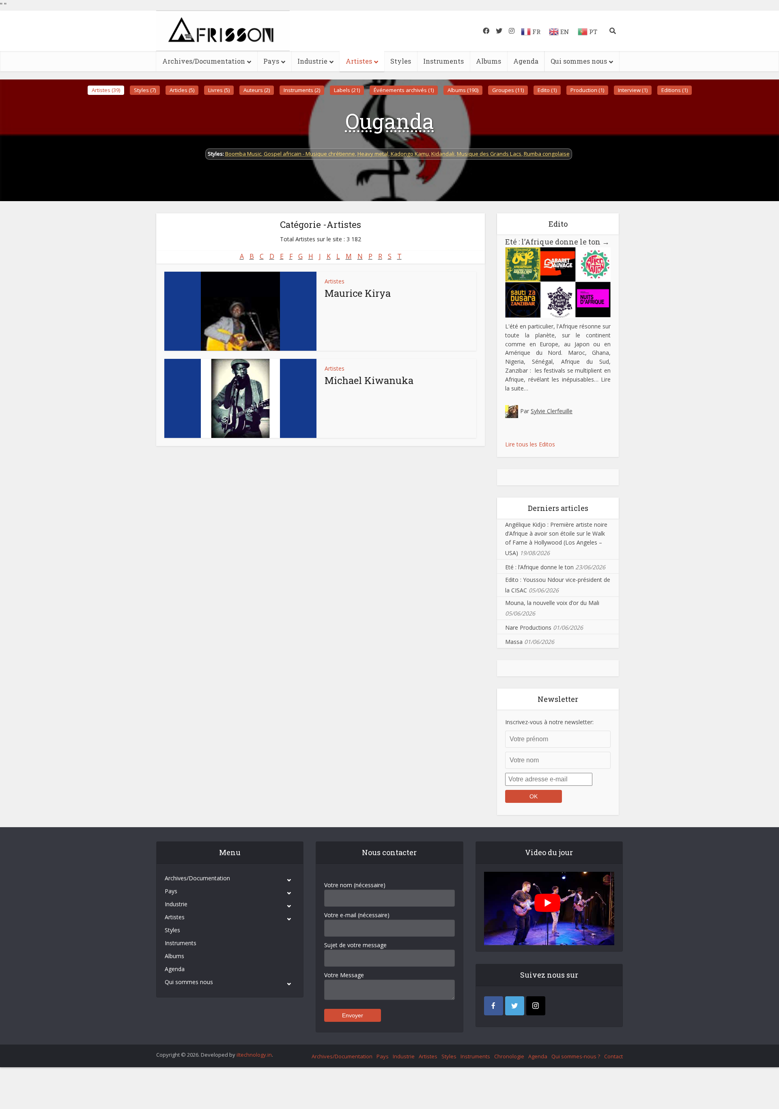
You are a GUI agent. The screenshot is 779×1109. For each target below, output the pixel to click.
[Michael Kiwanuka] (240, 398)
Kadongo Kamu (410, 153)
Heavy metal (372, 153)
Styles (400, 61)
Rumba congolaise (547, 153)
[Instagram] (535, 1005)
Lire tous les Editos (530, 444)
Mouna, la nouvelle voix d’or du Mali (552, 603)
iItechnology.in (254, 1054)
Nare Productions (528, 627)
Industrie (312, 61)
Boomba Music (243, 153)
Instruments (443, 61)
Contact (613, 1056)
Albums (488, 61)
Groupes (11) (508, 90)
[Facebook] (493, 1005)
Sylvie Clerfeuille (551, 411)
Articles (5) (182, 90)
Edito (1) (547, 90)
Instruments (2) (302, 90)
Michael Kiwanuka (369, 380)
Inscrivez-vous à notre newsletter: (549, 722)
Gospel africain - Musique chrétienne (309, 153)
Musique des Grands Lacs (489, 153)
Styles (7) (145, 90)
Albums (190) (463, 90)
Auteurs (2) (256, 90)
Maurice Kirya (358, 293)
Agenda (525, 61)
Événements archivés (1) (404, 90)
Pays (271, 61)
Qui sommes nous (579, 61)
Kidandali (442, 153)
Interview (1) (633, 90)
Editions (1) (674, 90)
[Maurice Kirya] (240, 311)
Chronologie (509, 1056)
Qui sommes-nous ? (575, 1056)
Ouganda (389, 121)
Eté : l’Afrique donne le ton (557, 242)
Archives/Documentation (203, 61)
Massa (514, 642)
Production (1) (587, 90)
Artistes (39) (106, 90)
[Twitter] (514, 1005)
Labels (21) (347, 90)
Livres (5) (219, 90)
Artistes (359, 61)
